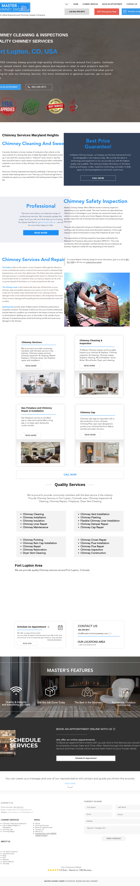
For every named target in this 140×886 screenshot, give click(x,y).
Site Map (6, 864)
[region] (48, 629)
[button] (66, 4)
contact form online (93, 262)
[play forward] (76, 106)
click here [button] (70, 783)
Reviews (6, 860)
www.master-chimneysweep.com (20, 812)
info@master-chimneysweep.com (93, 633)
